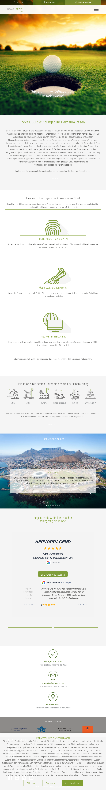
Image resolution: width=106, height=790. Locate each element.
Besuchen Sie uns (53, 704)
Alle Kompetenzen (53, 367)
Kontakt (20, 2)
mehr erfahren (53, 489)
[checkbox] (45, 548)
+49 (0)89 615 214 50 (53, 661)
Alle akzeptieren (72, 783)
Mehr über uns (53, 179)
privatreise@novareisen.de (53, 683)
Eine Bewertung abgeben (53, 575)
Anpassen (50, 783)
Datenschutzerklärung (91, 775)
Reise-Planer (50, 2)
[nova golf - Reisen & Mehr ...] (15, 9)
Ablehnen (31, 783)
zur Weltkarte (53, 424)
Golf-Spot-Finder (84, 2)
